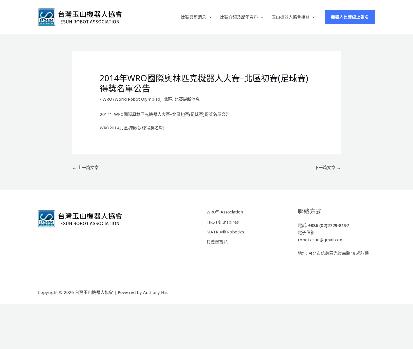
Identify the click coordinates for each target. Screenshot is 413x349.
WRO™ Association (224, 212)
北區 (168, 99)
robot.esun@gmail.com (321, 239)
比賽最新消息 (193, 17)
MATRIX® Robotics (225, 232)
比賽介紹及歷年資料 (239, 17)
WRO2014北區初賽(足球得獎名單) (132, 127)
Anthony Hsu (156, 292)
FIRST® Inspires (222, 222)
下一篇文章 (327, 167)
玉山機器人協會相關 (291, 17)
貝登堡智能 (217, 242)
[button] (209, 17)
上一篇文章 (85, 167)
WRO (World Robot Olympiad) (132, 99)
